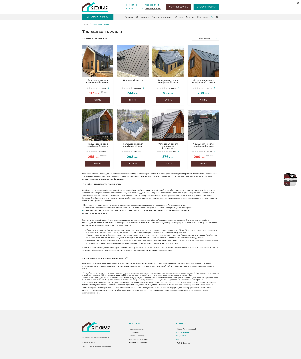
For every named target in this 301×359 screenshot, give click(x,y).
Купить (97, 100)
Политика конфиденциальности (95, 337)
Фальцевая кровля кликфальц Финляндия (168, 146)
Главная (129, 17)
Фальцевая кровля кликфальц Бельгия (203, 145)
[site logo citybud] (95, 7)
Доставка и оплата (162, 17)
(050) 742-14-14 (133, 9)
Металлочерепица (136, 329)
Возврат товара (88, 342)
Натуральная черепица (138, 342)
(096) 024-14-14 (133, 5)
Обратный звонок (178, 7)
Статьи (179, 17)
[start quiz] (290, 179)
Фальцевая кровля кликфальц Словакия (203, 81)
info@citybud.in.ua (153, 9)
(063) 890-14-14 (152, 5)
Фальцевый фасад (133, 80)
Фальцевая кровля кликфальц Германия (97, 81)
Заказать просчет (206, 7)
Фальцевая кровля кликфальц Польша (168, 81)
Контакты (202, 17)
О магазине (142, 17)
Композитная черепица (138, 339)
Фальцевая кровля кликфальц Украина (97, 145)
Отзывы (190, 17)
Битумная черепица (137, 336)
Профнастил (134, 332)
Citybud (85, 24)
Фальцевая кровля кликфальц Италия (133, 145)
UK (217, 17)
